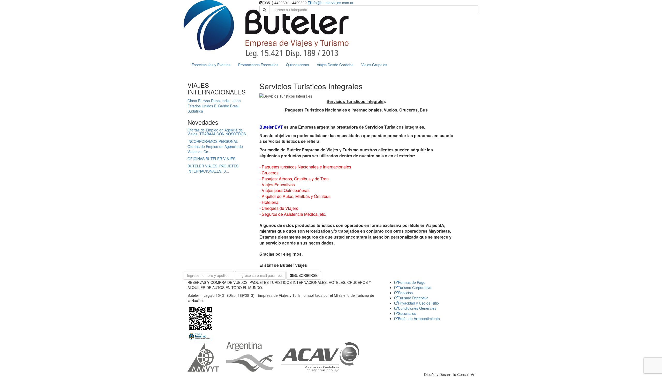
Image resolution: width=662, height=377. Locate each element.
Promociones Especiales (258, 64)
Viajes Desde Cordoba (335, 64)
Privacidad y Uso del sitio (418, 303)
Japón (236, 100)
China (192, 100)
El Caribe (221, 105)
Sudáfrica (195, 111)
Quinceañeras (297, 64)
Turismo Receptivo (413, 297)
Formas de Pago (411, 282)
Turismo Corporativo (414, 287)
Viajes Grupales (374, 64)
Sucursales (407, 313)
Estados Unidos (200, 105)
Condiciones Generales (417, 308)
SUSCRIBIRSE (306, 275)
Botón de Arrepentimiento (419, 318)
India (226, 100)
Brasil (234, 105)
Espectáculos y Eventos (211, 64)
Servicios (405, 292)
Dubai (216, 100)
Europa (204, 100)
